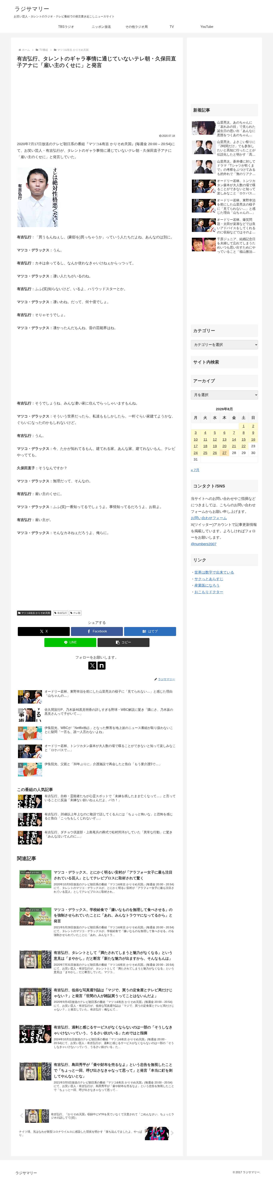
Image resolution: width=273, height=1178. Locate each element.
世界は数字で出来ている (214, 572)
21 (234, 446)
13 (224, 439)
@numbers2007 (203, 544)
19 (215, 446)
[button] (123, 642)
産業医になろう (207, 585)
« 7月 (195, 470)
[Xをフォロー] (92, 666)
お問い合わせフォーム (209, 518)
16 (253, 439)
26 (215, 453)
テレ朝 (76, 613)
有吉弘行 (62, 613)
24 (196, 453)
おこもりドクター (208, 592)
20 (224, 446)
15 (244, 439)
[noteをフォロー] (102, 666)
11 (205, 439)
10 (196, 439)
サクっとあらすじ (208, 579)
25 (205, 453)
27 (224, 453)
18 (205, 446)
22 (244, 446)
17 (196, 446)
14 (234, 439)
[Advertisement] (97, 100)
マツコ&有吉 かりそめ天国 (35, 613)
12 (215, 439)
